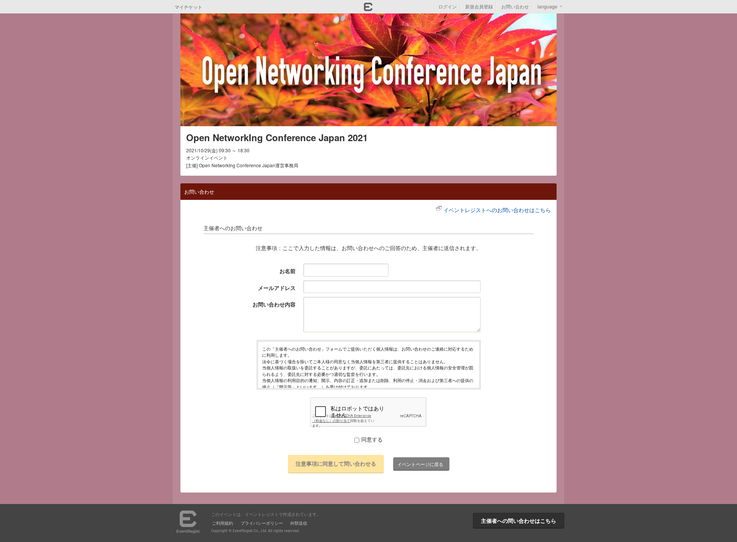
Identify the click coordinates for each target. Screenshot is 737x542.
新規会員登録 (479, 6)
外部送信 (298, 523)
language (547, 6)
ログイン (447, 6)
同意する (372, 439)
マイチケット (188, 6)
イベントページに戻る (420, 464)
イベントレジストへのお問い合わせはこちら (497, 210)
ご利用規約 (222, 523)
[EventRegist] (368, 9)
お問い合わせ (515, 6)
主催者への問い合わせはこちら (518, 520)
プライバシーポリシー (262, 523)
